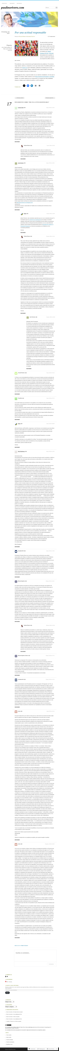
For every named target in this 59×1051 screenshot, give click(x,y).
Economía (29, 36)
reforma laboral (9, 48)
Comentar (51, 964)
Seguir (7, 992)
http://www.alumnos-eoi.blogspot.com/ (25, 202)
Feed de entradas (9, 1039)
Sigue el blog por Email (12, 985)
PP (11, 47)
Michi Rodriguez (21, 451)
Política (33, 36)
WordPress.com (9, 1044)
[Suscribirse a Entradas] (5, 981)
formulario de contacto (47, 224)
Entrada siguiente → (50, 97)
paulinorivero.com (12, 7)
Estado (5, 47)
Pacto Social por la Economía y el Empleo (44, 76)
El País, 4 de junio (49, 53)
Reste (25, 213)
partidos (8, 47)
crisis (3, 47)
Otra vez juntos (16, 1016)
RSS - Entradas (9, 981)
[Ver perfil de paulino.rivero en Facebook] (5, 976)
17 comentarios (51, 36)
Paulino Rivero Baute (24, 1027)
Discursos (19, 3)
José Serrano (21, 163)
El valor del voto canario (18, 1011)
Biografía (12, 3)
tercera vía (10, 50)
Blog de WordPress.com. (10, 1049)
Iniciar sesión (8, 1037)
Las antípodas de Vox (18, 1014)
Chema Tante (21, 107)
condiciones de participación (35, 219)
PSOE (4, 48)
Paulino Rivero (22, 36)
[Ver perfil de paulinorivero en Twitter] (7, 976)
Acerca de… (5, 3)
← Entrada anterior (20, 97)
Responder (17, 141)
